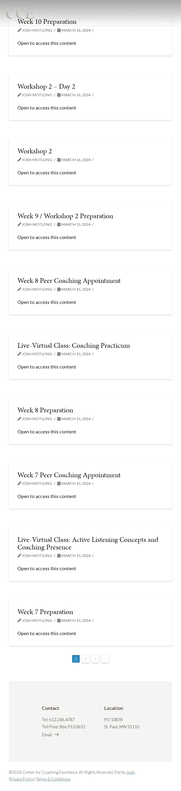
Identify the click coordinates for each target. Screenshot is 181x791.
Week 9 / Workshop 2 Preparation (65, 216)
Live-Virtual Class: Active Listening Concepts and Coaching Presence (87, 543)
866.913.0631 (72, 726)
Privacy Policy (21, 779)
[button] (169, 13)
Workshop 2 (34, 151)
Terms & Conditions (53, 779)
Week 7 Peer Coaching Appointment (69, 475)
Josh (130, 772)
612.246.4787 (62, 719)
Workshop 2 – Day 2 (46, 86)
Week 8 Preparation (45, 410)
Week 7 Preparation (45, 612)
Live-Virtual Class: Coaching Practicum (73, 345)
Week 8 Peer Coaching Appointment (69, 280)
